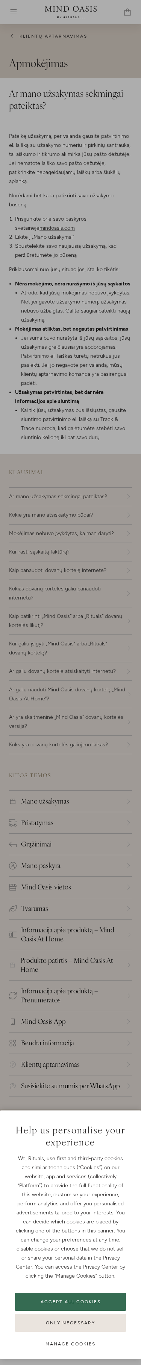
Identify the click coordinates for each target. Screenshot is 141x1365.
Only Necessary (70, 1322)
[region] (70, 1234)
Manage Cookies (70, 1344)
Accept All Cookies (71, 1301)
